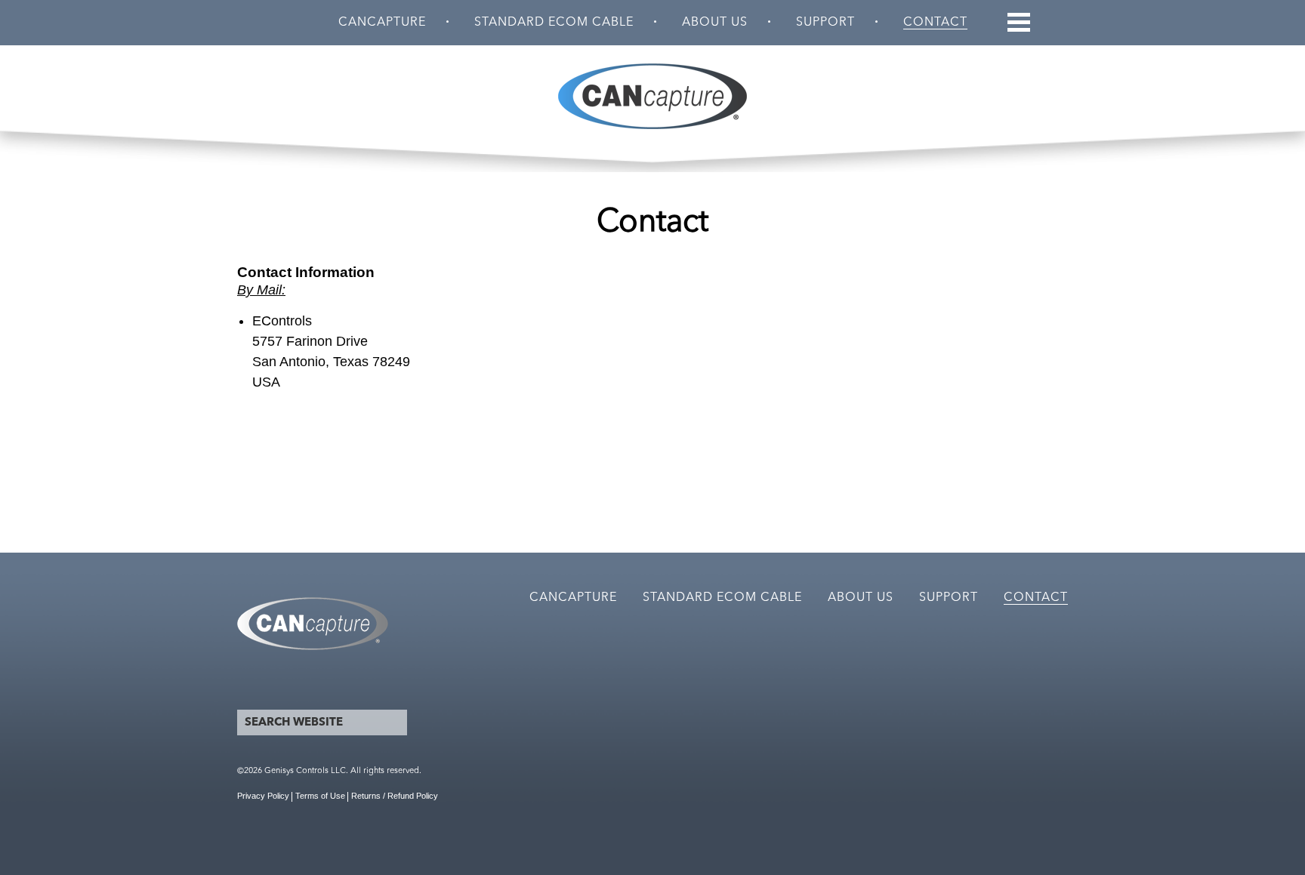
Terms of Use (320, 795)
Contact (935, 23)
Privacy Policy (263, 795)
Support (825, 23)
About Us (715, 23)
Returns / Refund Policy (394, 795)
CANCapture (382, 23)
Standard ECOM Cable (554, 23)
